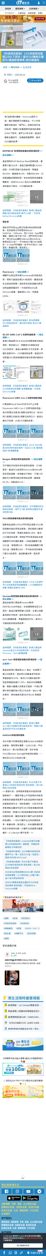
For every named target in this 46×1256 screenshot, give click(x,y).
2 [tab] (20, 15)
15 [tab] (23, 22)
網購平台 (19, 933)
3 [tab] (22, 15)
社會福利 (5, 1213)
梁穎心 (10, 74)
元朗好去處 (21, 1206)
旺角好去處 (6, 1210)
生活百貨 (27, 67)
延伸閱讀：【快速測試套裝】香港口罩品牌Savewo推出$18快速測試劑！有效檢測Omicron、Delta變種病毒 (22, 650)
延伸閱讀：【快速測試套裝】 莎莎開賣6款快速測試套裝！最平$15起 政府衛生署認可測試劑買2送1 (23, 509)
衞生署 (8, 933)
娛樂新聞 (32, 13)
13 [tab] (18, 22)
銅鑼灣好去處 (7, 1206)
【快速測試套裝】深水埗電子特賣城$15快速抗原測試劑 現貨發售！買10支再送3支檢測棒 (22, 864)
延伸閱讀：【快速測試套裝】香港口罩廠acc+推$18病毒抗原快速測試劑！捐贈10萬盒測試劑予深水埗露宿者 (23, 725)
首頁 (5, 67)
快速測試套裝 (10, 923)
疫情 (15, 918)
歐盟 (19, 928)
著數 (7, 918)
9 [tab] (22, 19)
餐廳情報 (24, 1210)
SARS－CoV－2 (32, 928)
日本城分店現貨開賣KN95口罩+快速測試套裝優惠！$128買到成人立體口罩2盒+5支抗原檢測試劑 (22, 875)
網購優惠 (9, 928)
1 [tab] (17, 15)
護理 (7, 938)
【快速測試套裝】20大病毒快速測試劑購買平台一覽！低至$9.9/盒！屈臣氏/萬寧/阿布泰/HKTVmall (22, 854)
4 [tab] (25, 15)
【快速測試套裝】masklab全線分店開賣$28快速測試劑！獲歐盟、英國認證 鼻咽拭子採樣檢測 (22, 844)
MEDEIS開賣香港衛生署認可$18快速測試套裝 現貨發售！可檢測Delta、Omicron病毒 (21, 885)
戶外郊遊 (34, 1210)
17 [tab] (28, 22)
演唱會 (8, 8)
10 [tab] (25, 19)
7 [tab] (17, 19)
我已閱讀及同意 (23, 1245)
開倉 (19, 1203)
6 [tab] (30, 15)
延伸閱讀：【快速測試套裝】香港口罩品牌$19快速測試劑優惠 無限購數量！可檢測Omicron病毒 (22, 388)
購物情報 (15, 67)
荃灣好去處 (33, 1206)
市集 (14, 1203)
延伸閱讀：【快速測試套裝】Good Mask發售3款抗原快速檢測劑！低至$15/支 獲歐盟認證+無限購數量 (23, 447)
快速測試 (25, 923)
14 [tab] (21, 22)
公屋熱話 (22, 13)
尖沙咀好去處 (29, 1203)
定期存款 (41, 13)
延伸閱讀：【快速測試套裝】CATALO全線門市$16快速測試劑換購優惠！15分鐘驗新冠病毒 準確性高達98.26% (23, 584)
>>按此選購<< (22, 271)
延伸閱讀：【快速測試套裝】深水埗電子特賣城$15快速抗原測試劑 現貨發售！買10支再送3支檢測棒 (23, 785)
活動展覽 (5, 1203)
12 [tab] (30, 19)
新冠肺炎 (26, 918)
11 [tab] (27, 19)
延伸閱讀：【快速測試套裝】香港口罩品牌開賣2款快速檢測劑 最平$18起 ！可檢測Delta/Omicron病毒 (22, 213)
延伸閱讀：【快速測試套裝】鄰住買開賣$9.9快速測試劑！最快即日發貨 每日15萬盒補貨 (22, 323)
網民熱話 (5, 1221)
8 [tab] (20, 19)
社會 (16, 1210)
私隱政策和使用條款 (33, 1238)
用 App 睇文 (36, 80)
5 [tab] (27, 15)
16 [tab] (26, 22)
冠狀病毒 (32, 933)
